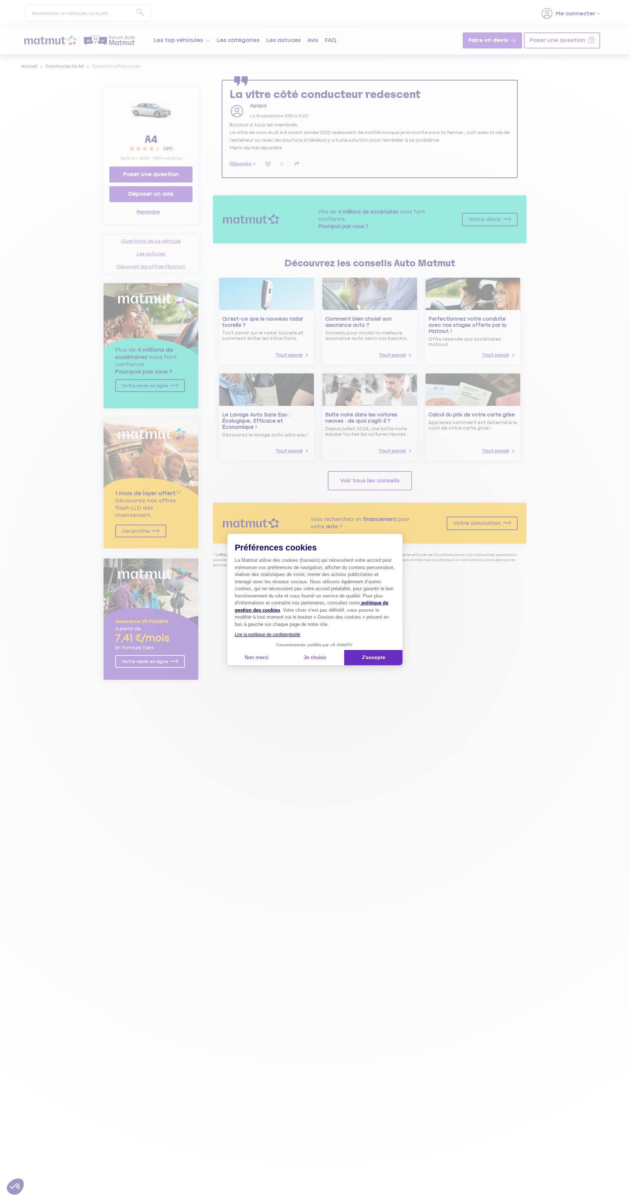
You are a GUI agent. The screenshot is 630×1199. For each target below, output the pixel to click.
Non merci (256, 657)
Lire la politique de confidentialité (267, 634)
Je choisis (315, 657)
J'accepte (373, 657)
